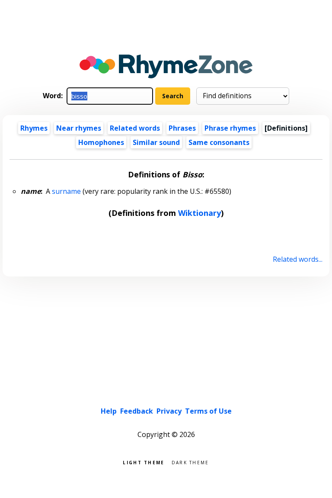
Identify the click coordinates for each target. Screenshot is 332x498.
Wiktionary (199, 213)
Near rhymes (78, 128)
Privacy (169, 411)
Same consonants (218, 142)
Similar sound (156, 142)
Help (109, 411)
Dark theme (190, 462)
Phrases (182, 128)
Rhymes (34, 128)
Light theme (143, 462)
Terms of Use (208, 411)
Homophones (101, 142)
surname (66, 191)
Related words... (297, 259)
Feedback (136, 411)
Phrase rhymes (230, 128)
